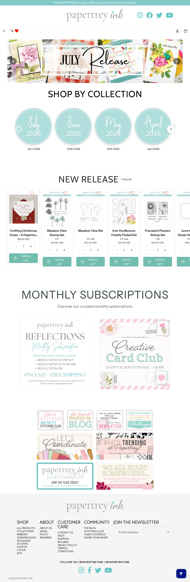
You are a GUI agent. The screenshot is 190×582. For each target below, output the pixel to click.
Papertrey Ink (24, 578)
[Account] (177, 31)
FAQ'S (61, 535)
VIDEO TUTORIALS (95, 534)
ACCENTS (22, 543)
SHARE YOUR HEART (96, 537)
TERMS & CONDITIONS (65, 549)
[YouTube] (108, 570)
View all (126, 179)
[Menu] (4, 31)
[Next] (171, 129)
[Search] (12, 31)
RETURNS (63, 542)
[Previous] (19, 129)
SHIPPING (63, 538)
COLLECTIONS (25, 531)
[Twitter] (98, 570)
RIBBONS (22, 534)
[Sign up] (168, 532)
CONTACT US (65, 532)
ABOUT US (46, 528)
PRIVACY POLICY (67, 545)
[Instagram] (81, 570)
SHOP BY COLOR (22, 548)
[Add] (32, 222)
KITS (19, 553)
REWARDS (45, 537)
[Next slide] (178, 228)
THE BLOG (90, 528)
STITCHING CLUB (94, 531)
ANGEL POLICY (44, 533)
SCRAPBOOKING (26, 537)
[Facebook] (89, 570)
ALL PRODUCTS (26, 528)
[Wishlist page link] (17, 31)
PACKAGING (24, 540)
